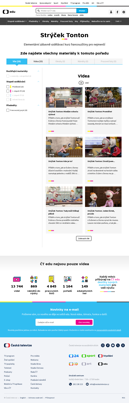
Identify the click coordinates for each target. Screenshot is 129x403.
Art (93, 3)
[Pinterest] (123, 12)
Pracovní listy (66, 21)
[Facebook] (117, 12)
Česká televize (31, 3)
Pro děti (86, 3)
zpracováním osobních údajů (108, 330)
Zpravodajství (45, 3)
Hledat (82, 10)
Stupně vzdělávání (16, 21)
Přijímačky (84, 21)
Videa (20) (38, 61)
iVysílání (64, 3)
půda (82, 15)
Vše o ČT (100, 3)
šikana (63, 15)
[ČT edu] (9, 13)
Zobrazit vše (83, 238)
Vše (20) (17, 61)
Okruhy (45, 21)
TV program (75, 3)
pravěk (56, 15)
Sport (56, 3)
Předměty (33, 21)
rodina (50, 15)
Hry (76, 21)
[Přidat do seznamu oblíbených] (79, 90)
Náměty (54, 21)
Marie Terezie (73, 15)
